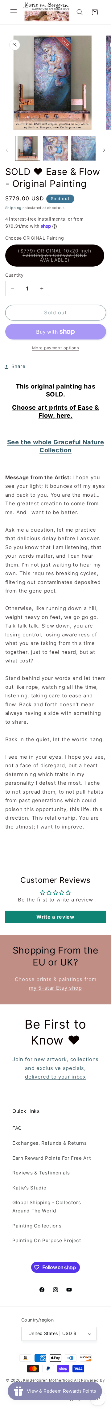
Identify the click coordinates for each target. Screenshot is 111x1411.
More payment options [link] (55, 347)
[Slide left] (7, 150)
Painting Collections (36, 1226)
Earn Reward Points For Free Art (51, 1158)
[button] (13, 12)
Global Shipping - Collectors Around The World (46, 1207)
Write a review (55, 917)
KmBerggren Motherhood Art (51, 1380)
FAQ (17, 1128)
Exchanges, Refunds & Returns (49, 1143)
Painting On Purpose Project (46, 1240)
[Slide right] (104, 150)
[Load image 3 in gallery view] (83, 148)
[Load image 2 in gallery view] (55, 148)
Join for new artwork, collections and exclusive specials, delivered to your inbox (55, 1068)
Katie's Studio (29, 1188)
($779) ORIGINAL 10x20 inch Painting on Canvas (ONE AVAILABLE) (58, 257)
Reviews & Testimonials (41, 1173)
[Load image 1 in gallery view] (27, 148)
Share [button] (18, 366)
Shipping (13, 208)
